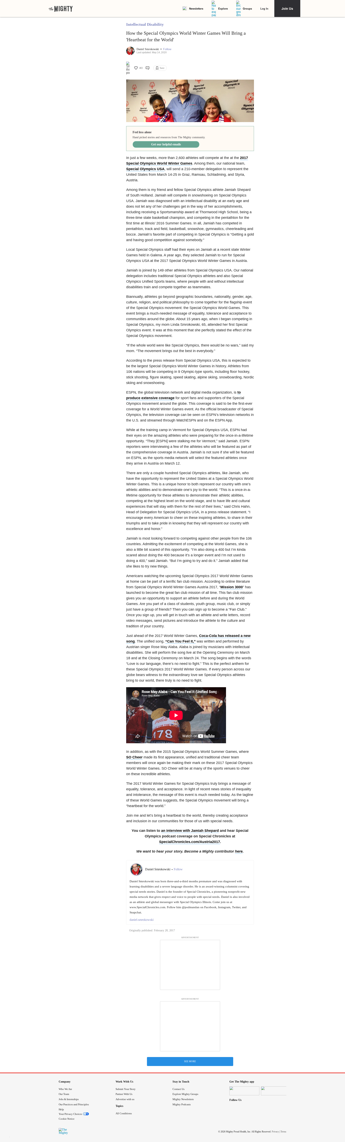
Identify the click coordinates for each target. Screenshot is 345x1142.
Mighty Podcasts (181, 1104)
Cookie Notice (66, 1118)
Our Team (64, 1094)
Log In (264, 8)
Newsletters (196, 8)
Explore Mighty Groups (185, 1094)
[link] (61, 8)
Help (61, 1109)
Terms (283, 1131)
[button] (167, 49)
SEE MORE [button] (190, 1061)
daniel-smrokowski (142, 919)
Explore (223, 8)
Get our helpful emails (166, 144)
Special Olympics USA (145, 169)
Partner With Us (124, 1094)
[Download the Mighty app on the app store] (244, 1090)
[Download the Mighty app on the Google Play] (276, 1090)
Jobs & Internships (69, 1099)
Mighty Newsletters (183, 1099)
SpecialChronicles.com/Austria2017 (189, 842)
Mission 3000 (231, 587)
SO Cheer (134, 757)
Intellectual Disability (145, 24)
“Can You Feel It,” (180, 641)
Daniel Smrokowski (148, 49)
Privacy (275, 1131)
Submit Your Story (126, 1089)
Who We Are (65, 1089)
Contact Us (178, 1089)
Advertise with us (125, 1099)
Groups (247, 8)
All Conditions (124, 1113)
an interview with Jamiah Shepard (190, 831)
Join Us (287, 8)
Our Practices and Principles (74, 1104)
